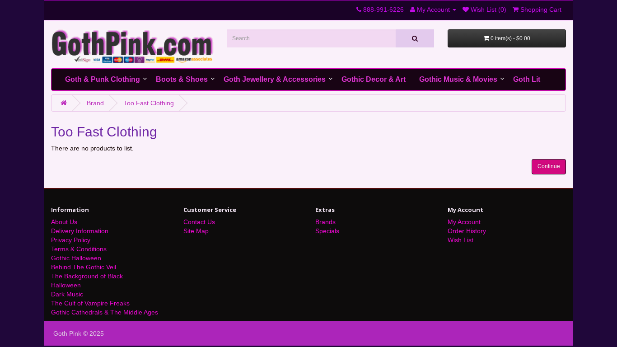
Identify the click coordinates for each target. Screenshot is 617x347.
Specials (327, 230)
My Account (464, 221)
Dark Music (67, 294)
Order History (467, 230)
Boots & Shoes (182, 79)
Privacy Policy (70, 240)
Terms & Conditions (79, 249)
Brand (95, 103)
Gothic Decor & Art (373, 79)
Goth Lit (526, 79)
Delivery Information (79, 230)
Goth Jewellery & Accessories (275, 79)
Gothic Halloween (76, 258)
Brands (325, 221)
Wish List (460, 240)
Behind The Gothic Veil (83, 267)
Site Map (196, 230)
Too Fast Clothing (149, 103)
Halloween (66, 285)
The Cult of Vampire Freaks (90, 303)
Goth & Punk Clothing (102, 79)
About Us (64, 221)
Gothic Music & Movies (458, 79)
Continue (549, 166)
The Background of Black (87, 276)
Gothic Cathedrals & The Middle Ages (104, 312)
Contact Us (199, 221)
